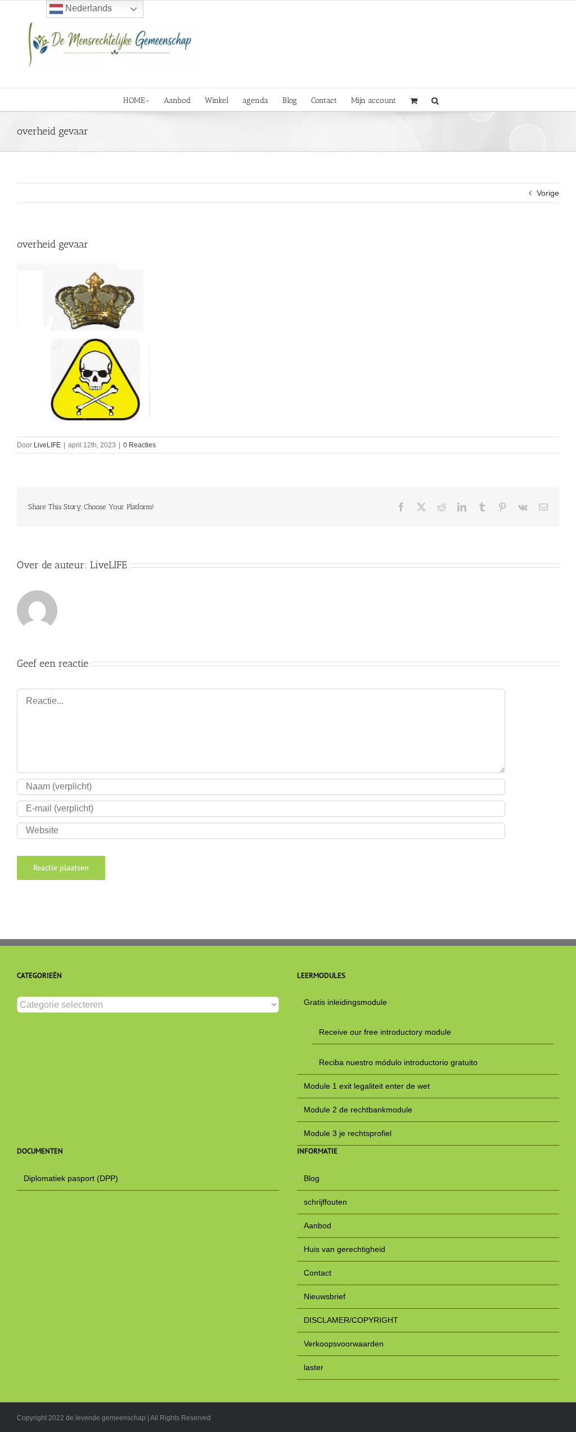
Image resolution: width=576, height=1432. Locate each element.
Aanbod (317, 1225)
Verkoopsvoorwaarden (344, 1343)
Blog (312, 1178)
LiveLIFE (47, 445)
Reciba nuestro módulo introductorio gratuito (398, 1062)
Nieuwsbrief (324, 1296)
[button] (435, 99)
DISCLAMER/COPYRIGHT (351, 1320)
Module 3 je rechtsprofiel (348, 1133)
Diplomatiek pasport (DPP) (71, 1178)
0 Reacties (139, 445)
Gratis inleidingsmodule (345, 1002)
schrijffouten (325, 1201)
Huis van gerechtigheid (344, 1249)
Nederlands (87, 8)
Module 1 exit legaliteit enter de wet (367, 1085)
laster (313, 1367)
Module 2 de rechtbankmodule (358, 1109)
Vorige (548, 192)
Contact (317, 1272)
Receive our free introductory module (385, 1031)
